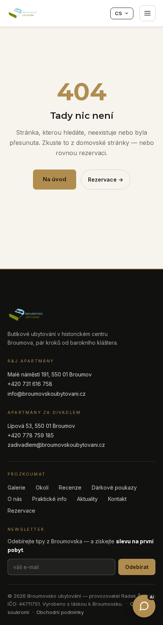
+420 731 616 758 (30, 384)
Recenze (70, 487)
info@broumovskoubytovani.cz (47, 393)
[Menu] (147, 13)
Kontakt (117, 499)
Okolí (42, 487)
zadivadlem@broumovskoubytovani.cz (56, 445)
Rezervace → (105, 179)
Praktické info (49, 499)
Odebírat (137, 567)
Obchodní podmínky (60, 612)
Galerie (16, 487)
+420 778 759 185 (31, 435)
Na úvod (54, 179)
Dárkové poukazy (114, 487)
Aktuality (87, 499)
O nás (15, 499)
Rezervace (21, 510)
